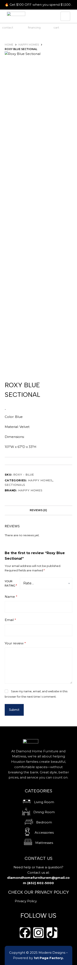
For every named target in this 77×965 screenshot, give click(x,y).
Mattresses (44, 843)
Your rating (11, 583)
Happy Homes (40, 480)
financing (34, 27)
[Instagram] (38, 932)
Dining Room (44, 812)
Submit (14, 710)
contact (7, 27)
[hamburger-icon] (65, 16)
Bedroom (44, 822)
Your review (15, 643)
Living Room (44, 802)
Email (10, 620)
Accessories (44, 832)
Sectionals (15, 484)
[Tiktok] (52, 932)
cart (56, 27)
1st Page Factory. (49, 958)
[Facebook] (25, 932)
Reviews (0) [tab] (38, 510)
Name (11, 597)
